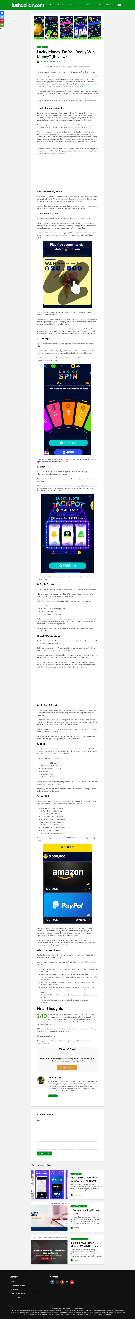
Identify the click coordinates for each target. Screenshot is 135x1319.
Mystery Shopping (76, 1239)
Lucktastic (79, 86)
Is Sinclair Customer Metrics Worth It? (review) (85, 1244)
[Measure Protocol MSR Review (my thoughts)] (49, 1184)
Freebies (73, 5)
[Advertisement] (67, 173)
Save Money (62, 5)
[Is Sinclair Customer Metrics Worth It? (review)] (49, 1249)
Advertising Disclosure (82, 67)
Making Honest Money (18, 1293)
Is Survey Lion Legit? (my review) (84, 1212)
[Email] (2, 25)
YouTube (99, 5)
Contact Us (14, 1289)
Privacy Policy (15, 1297)
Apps (81, 5)
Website (80, 1144)
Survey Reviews (82, 1206)
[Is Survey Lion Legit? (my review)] (49, 1217)
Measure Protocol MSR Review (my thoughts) (83, 1179)
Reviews (90, 5)
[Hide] (1, 28)
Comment (39, 1120)
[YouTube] (72, 1282)
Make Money (49, 5)
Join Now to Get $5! (67, 1067)
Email (59, 1144)
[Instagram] (67, 1282)
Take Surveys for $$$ (113, 5)
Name (39, 1144)
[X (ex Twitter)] (57, 1282)
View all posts (52, 1096)
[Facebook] (2, 13)
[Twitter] (2, 17)
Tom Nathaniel (44, 61)
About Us (13, 1281)
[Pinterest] (2, 21)
